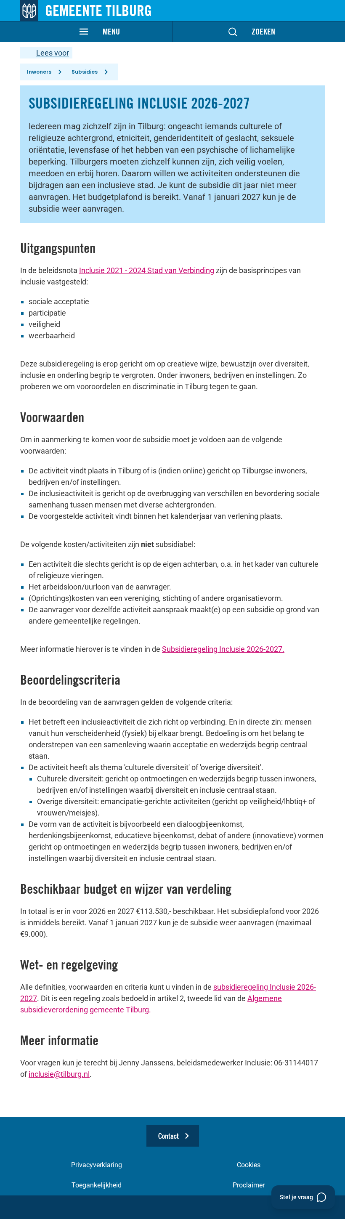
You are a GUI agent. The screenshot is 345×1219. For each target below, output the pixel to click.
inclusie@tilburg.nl (59, 1074)
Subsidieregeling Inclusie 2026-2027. (223, 649)
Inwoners (39, 71)
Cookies (248, 1165)
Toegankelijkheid (97, 1185)
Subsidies (85, 71)
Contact (168, 1135)
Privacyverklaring (96, 1165)
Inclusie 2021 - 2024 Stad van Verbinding (146, 270)
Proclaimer (249, 1185)
